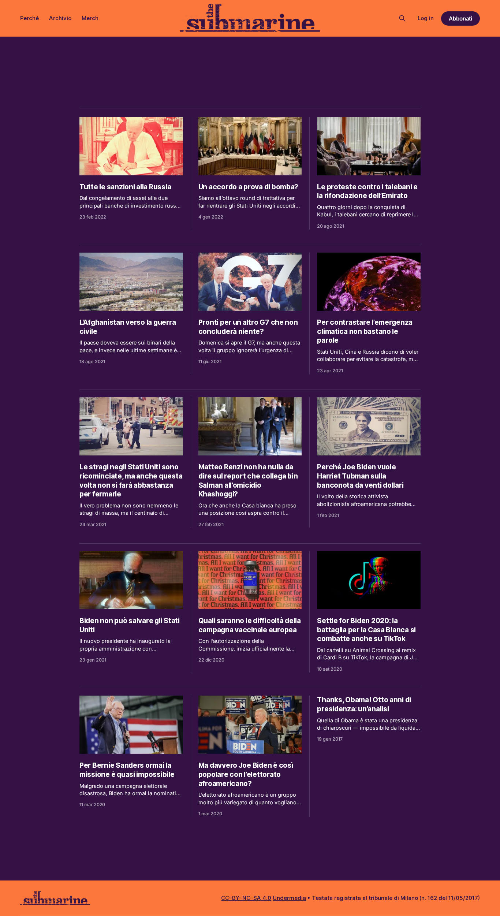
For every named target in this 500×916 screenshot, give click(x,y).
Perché (29, 18)
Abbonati (461, 18)
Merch (90, 18)
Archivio (60, 18)
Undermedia (289, 897)
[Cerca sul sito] (402, 18)
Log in (426, 18)
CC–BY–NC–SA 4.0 (246, 897)
